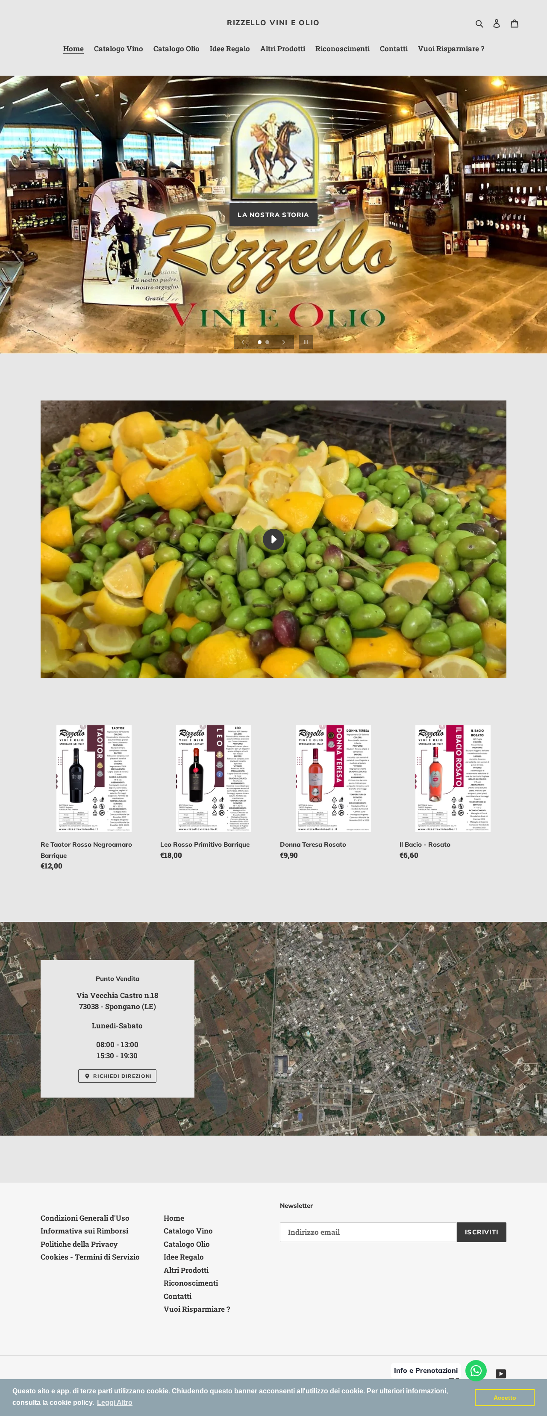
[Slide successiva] (283, 342)
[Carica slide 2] (268, 342)
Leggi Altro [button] (114, 1402)
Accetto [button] (505, 1397)
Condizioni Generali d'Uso (85, 1218)
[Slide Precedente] (243, 342)
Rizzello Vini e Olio (273, 22)
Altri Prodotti (186, 1270)
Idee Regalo (184, 1257)
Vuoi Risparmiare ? (197, 1309)
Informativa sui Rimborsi (84, 1231)
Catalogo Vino (188, 1231)
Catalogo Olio (187, 1244)
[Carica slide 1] (260, 342)
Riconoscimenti (191, 1283)
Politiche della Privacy (79, 1244)
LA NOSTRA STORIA (273, 215)
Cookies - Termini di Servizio (90, 1257)
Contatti (177, 1296)
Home (174, 1218)
